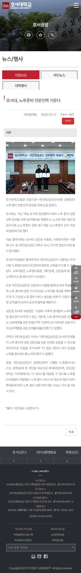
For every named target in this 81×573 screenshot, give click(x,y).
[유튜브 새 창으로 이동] (39, 557)
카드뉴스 (59, 75)
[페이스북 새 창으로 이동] (46, 557)
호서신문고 (20, 452)
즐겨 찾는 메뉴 (40, 35)
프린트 (28, 35)
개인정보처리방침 (23, 529)
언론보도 (21, 75)
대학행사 (21, 86)
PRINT (68, 121)
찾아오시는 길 (57, 529)
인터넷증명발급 (46, 452)
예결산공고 (73, 452)
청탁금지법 (57, 540)
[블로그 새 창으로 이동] (33, 556)
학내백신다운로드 (23, 540)
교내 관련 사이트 (18, 547)
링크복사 (52, 35)
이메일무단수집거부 (23, 534)
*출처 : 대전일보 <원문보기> (22, 408)
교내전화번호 (57, 534)
